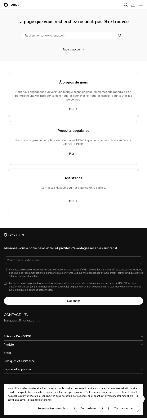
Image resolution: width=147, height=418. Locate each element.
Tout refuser (88, 408)
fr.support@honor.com (21, 320)
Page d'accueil (72, 49)
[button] (119, 35)
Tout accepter (123, 408)
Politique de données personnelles (33, 290)
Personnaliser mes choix (53, 408)
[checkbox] (73, 273)
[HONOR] (13, 234)
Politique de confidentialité (23, 276)
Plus (71, 109)
